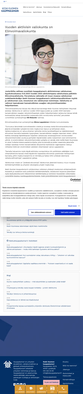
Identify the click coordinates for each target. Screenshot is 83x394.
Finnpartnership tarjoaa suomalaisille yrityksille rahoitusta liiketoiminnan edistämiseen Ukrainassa (39, 307)
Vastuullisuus (27, 12)
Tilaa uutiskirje (51, 382)
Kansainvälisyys (66, 7)
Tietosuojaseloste (49, 377)
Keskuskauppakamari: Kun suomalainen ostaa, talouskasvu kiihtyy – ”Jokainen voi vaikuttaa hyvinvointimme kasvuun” (40, 256)
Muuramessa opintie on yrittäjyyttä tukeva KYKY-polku (27, 220)
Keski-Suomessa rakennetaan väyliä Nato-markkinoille (27, 226)
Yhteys (50, 12)
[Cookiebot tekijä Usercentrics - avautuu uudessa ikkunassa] (72, 180)
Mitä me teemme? (29, 7)
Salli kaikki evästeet (68, 212)
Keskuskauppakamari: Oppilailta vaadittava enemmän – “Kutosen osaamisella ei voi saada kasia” (40, 265)
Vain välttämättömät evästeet (41, 212)
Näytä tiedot (72, 206)
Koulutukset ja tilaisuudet (52, 7)
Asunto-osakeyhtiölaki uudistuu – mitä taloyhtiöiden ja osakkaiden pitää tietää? (36, 282)
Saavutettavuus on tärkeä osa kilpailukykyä (23, 300)
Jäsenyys (39, 7)
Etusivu (66, 362)
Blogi (44, 12)
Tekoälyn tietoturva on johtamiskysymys (21, 294)
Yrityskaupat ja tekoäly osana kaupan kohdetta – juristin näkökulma (32, 288)
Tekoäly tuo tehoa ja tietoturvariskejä (20, 232)
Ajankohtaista (37, 12)
